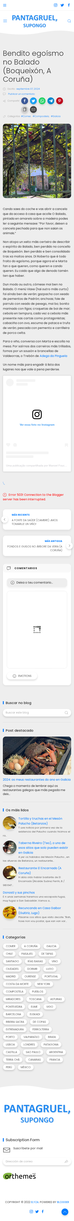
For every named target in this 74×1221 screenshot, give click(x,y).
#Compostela (41, 116)
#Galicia (56, 116)
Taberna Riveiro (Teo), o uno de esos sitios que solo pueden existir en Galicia (43, 848)
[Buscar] (69, 21)
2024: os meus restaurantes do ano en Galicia (37, 779)
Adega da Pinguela (53, 356)
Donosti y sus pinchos (19, 892)
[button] (24, 100)
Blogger (63, 1202)
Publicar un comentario (21, 94)
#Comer (26, 116)
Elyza (35, 1202)
